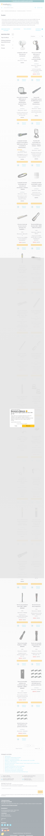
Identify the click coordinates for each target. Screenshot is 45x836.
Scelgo (16, 425)
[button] (2, 834)
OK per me (28, 425)
